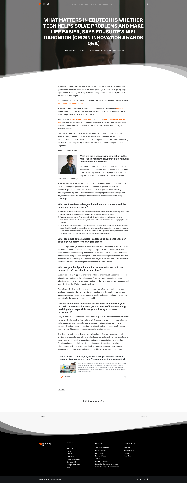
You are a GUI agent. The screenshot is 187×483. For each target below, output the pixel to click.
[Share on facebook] (83, 401)
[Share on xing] (101, 401)
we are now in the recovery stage (70, 103)
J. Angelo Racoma (117, 50)
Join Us (97, 459)
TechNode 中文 (129, 450)
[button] (147, 4)
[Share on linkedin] (93, 401)
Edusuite (61, 389)
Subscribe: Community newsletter (106, 464)
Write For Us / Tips (101, 461)
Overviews (70, 456)
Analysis (70, 448)
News (69, 451)
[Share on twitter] (86, 401)
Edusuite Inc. (121, 108)
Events (93, 4)
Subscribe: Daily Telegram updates (107, 467)
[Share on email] (103, 401)
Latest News (83, 4)
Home (74, 4)
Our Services (99, 453)
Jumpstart (127, 456)
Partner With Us (100, 456)
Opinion (69, 454)
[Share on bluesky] (98, 401)
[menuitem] (73, 4)
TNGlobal (127, 453)
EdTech (81, 50)
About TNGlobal (100, 450)
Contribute (103, 4)
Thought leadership (73, 465)
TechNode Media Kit (102, 448)
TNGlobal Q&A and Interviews (95, 50)
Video (69, 467)
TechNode (127, 448)
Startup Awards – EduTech (80, 119)
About (113, 4)
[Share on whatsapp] (96, 401)
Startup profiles (72, 462)
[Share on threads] (88, 401)
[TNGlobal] (44, 4)
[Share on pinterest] (91, 401)
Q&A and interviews (73, 459)
